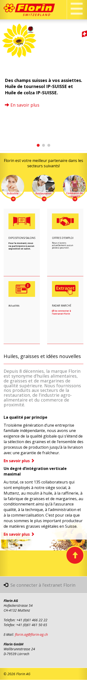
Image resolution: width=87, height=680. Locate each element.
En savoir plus (24, 105)
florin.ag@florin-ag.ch (31, 634)
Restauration (44, 193)
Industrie (12, 193)
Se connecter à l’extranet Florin (61, 312)
